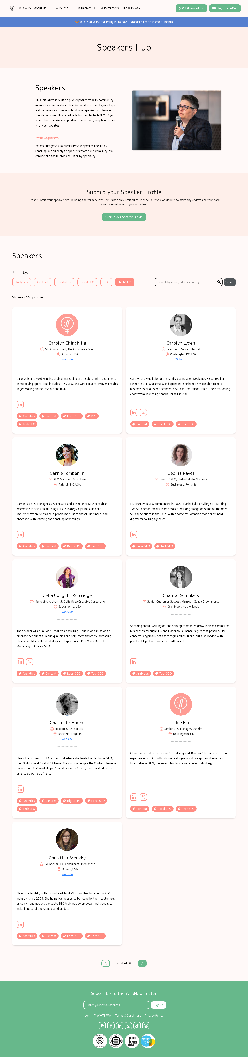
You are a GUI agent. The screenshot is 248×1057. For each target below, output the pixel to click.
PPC (106, 282)
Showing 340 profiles (28, 297)
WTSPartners (110, 8)
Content (42, 282)
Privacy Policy (154, 1016)
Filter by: (20, 272)
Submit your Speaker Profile (124, 217)
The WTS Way (131, 8)
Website (67, 359)
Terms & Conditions (128, 1016)
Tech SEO (125, 282)
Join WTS (25, 8)
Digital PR (64, 282)
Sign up (158, 1005)
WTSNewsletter (193, 8)
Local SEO (87, 282)
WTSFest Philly (103, 22)
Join (87, 1016)
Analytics (21, 282)
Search (229, 282)
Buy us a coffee (227, 8)
